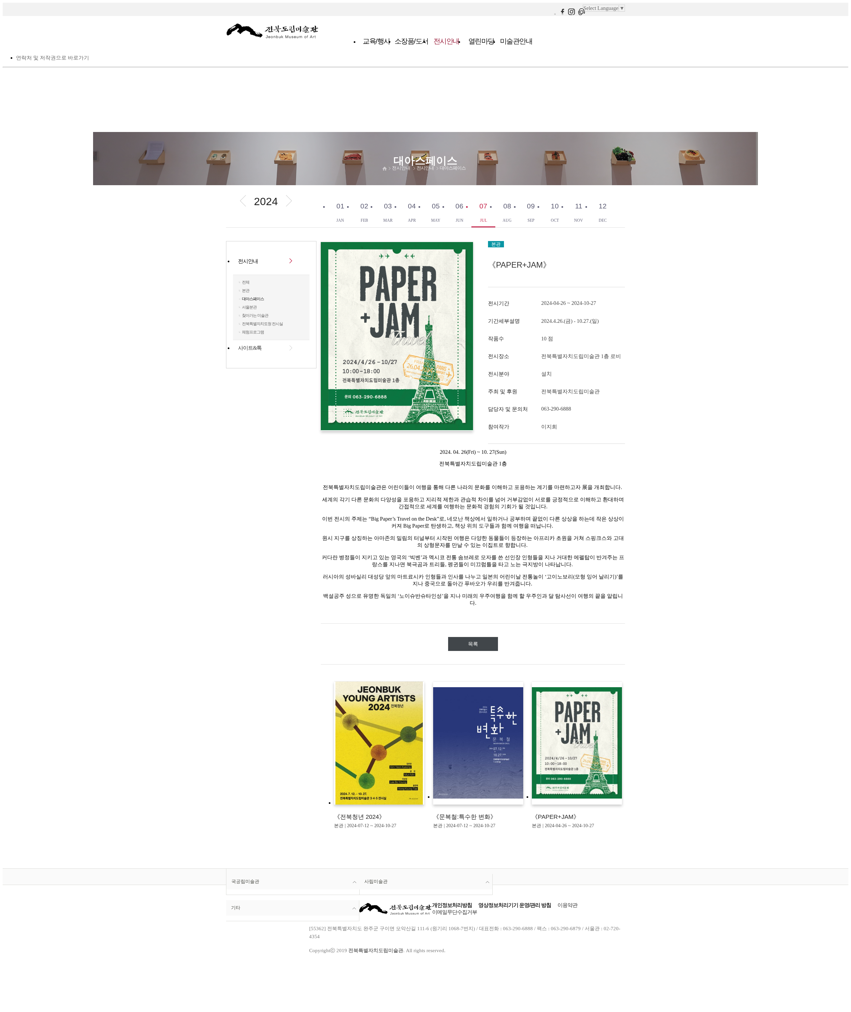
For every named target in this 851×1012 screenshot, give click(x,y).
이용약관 (567, 905)
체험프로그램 (253, 332)
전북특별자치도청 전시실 (262, 323)
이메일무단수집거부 (454, 912)
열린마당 (481, 41)
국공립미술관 (245, 881)
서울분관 (249, 307)
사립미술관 (376, 881)
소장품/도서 (411, 41)
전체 (245, 282)
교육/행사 (376, 41)
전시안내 (446, 41)
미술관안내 (516, 41)
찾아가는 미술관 (255, 315)
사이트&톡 (250, 348)
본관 (245, 290)
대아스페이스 (453, 168)
